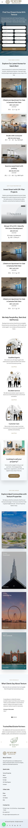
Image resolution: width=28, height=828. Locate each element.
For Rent (23, 115)
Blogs (4, 793)
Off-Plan (23, 243)
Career (4, 795)
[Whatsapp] (4, 824)
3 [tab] (14, 717)
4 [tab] (16, 717)
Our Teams (5, 797)
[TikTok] (20, 825)
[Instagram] (12, 825)
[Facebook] (7, 825)
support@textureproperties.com (11, 814)
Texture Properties (7, 773)
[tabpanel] (14, 704)
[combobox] (14, 27)
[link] (14, 87)
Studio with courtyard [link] (14, 136)
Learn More (14, 366)
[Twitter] (10, 825)
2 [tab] (13, 717)
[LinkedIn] (15, 825)
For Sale (23, 80)
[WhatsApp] (18, 825)
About (4, 775)
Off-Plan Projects (7, 782)
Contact (5, 784)
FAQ (4, 800)
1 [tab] (12, 717)
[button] (1, 741)
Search (14, 48)
